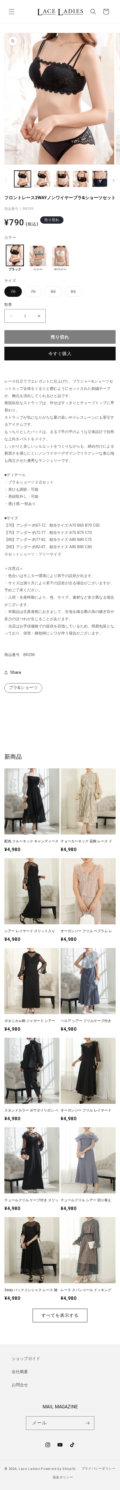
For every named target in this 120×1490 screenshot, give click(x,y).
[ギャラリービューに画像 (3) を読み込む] (61, 179)
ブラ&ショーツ (23, 687)
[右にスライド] (113, 180)
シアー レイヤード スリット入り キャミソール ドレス (29, 931)
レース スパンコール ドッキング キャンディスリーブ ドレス (86, 1290)
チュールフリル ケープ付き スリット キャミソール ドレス (31, 1200)
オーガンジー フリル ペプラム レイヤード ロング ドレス (86, 931)
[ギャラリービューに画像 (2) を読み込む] (42, 179)
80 (55, 293)
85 (75, 293)
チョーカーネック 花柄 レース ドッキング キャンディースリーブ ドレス (88, 841)
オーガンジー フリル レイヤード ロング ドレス (86, 1110)
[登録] (87, 1423)
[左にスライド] (6, 180)
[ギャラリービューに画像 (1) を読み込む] (22, 179)
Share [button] (15, 672)
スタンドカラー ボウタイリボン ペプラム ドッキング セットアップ (31, 1110)
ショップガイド (26, 1358)
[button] (11, 11)
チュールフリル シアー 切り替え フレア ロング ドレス (86, 1200)
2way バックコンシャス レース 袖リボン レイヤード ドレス (30, 1290)
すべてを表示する (60, 1315)
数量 (8, 304)
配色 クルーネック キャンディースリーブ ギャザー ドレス (31, 841)
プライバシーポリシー (99, 1468)
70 (15, 293)
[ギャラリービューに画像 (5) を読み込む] (100, 179)
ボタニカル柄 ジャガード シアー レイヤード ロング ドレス (29, 1021)
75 (35, 293)
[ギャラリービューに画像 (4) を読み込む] (81, 179)
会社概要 (20, 1371)
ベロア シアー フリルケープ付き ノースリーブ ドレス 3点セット (86, 1021)
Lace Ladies (29, 1468)
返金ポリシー (63, 1477)
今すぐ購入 (60, 353)
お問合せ (20, 1384)
